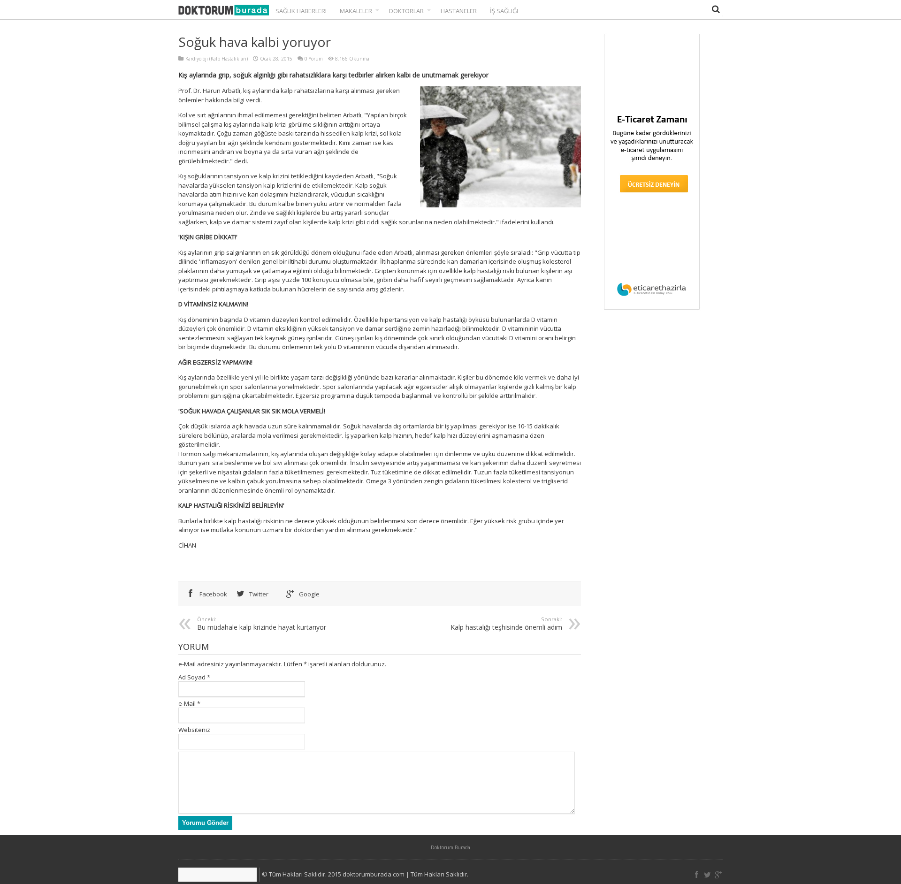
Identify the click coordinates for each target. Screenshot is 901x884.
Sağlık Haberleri (301, 11)
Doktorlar (406, 11)
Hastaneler (459, 11)
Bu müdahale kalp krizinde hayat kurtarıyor (261, 624)
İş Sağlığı (504, 11)
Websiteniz (194, 729)
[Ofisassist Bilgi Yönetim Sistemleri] (219, 875)
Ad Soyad (192, 677)
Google (309, 594)
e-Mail (187, 703)
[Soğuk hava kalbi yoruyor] (223, 10)
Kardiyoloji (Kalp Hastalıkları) (216, 58)
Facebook (212, 594)
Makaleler (356, 11)
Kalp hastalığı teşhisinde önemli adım (506, 624)
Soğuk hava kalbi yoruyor (254, 42)
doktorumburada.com (374, 874)
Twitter (258, 594)
